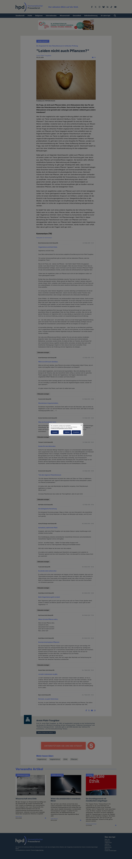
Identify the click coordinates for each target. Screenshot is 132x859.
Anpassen (54, 432)
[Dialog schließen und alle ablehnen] (81, 425)
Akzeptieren (76, 432)
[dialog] (66, 429)
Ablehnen (67, 432)
